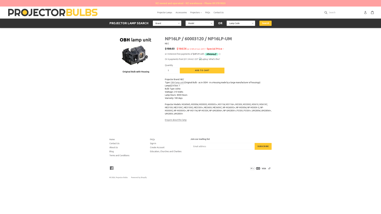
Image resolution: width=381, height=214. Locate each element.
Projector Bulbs (122, 177)
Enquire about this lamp (176, 120)
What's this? (214, 59)
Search (265, 23)
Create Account (157, 147)
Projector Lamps (164, 12)
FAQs (207, 12)
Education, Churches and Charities (166, 151)
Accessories (181, 12)
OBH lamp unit (177, 82)
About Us (113, 147)
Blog (111, 151)
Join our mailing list (200, 139)
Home (112, 139)
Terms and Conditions (119, 155)
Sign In (153, 143)
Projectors (196, 12)
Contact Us (219, 12)
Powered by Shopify (139, 177)
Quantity (169, 65)
